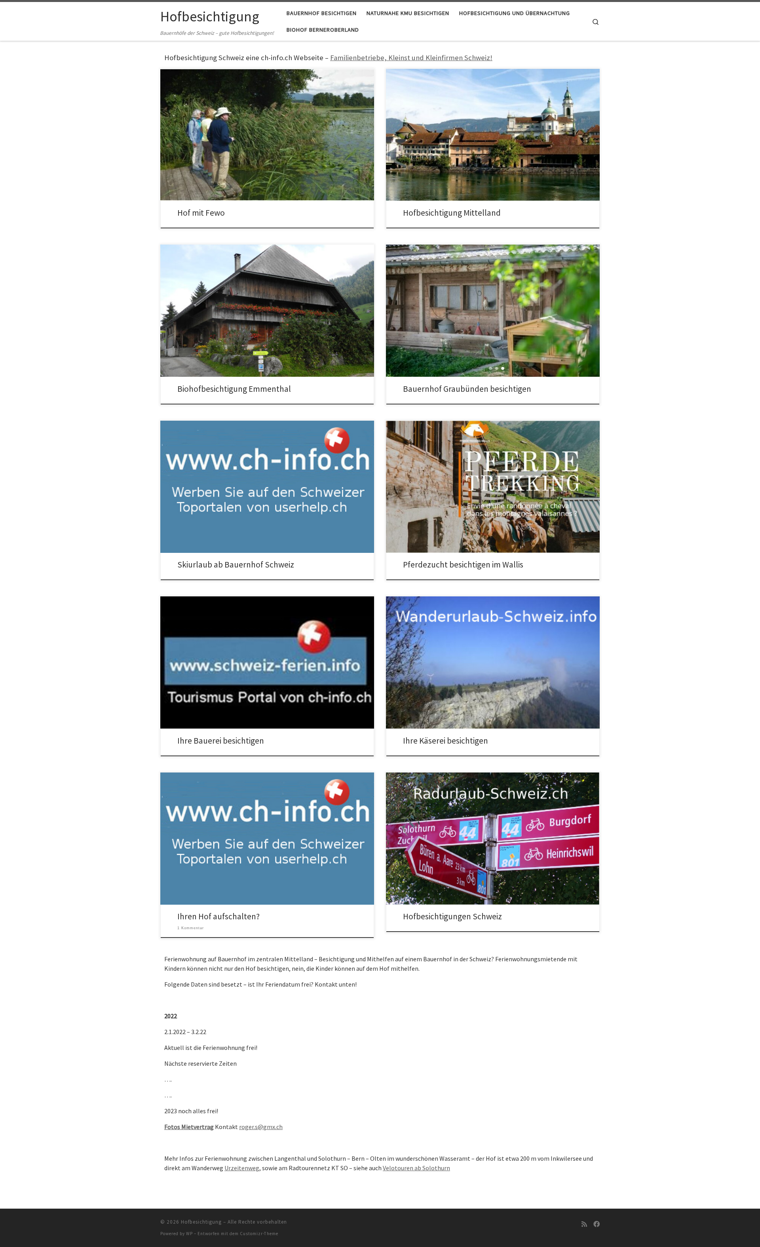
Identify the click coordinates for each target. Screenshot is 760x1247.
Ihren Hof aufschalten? (218, 916)
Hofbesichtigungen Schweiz (452, 916)
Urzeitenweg (241, 1168)
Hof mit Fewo (201, 212)
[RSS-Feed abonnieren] (584, 1224)
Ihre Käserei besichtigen (445, 740)
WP (189, 1233)
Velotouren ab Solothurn (416, 1168)
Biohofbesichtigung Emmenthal (234, 388)
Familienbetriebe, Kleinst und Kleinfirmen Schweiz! (411, 57)
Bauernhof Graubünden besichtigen (467, 388)
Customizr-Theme (259, 1233)
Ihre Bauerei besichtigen (220, 740)
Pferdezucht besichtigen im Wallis (463, 564)
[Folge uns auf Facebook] (596, 1224)
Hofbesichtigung (201, 1222)
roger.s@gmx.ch (261, 1127)
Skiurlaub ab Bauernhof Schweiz (235, 564)
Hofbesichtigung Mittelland (452, 212)
